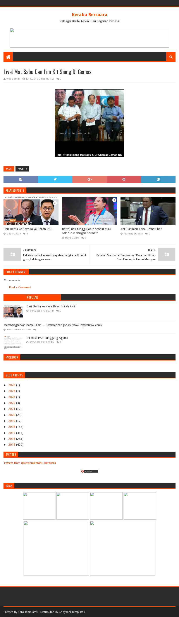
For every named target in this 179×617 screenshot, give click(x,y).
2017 (12, 433)
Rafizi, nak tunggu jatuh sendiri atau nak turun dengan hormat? (86, 231)
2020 (12, 415)
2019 (12, 421)
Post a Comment (20, 287)
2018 (12, 426)
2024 (12, 391)
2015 (12, 444)
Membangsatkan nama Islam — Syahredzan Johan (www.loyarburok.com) (52, 325)
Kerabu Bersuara (89, 14)
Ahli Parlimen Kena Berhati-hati (141, 229)
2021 (12, 409)
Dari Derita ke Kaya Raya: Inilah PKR (28, 229)
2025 (12, 385)
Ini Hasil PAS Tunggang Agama (47, 338)
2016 (12, 438)
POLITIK (22, 169)
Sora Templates (28, 612)
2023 (12, 397)
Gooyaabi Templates (72, 612)
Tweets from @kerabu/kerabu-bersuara (29, 463)
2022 (12, 403)
